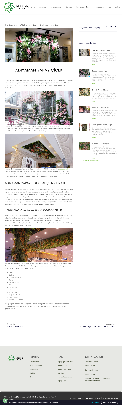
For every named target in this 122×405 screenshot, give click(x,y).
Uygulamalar (99, 7)
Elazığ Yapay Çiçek (100, 90)
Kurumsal (42, 7)
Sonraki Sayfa (95, 160)
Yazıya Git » (95, 65)
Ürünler (69, 7)
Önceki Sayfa (84, 160)
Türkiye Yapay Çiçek (82, 7)
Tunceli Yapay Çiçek (100, 144)
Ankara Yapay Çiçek (100, 107)
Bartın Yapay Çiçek (100, 71)
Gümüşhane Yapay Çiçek (102, 125)
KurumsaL (34, 357)
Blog (109, 7)
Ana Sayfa (31, 7)
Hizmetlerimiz (56, 7)
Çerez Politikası (94, 402)
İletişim (117, 7)
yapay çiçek (63, 169)
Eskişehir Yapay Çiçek (101, 50)
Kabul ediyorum (109, 402)
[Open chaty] (5, 400)
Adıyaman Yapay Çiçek (39, 70)
